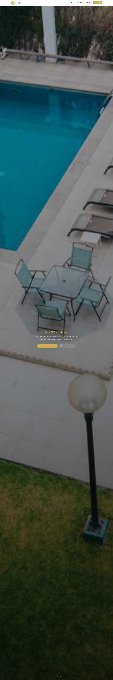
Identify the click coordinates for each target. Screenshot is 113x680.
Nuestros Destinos (46, 346)
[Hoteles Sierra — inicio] (17, 3)
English (98, 2)
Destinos (88, 2)
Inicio (72, 2)
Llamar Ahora (68, 346)
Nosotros (80, 2)
